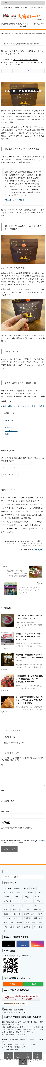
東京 (27, 922)
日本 (12, 922)
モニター (7, 914)
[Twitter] (6, 71)
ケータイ (27, 905)
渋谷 (5, 927)
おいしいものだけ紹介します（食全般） (26, 44)
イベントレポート (10, 901)
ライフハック (29, 914)
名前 (3, 790)
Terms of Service (13, 842)
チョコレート (22, 62)
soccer (39, 892)
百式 (18, 927)
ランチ (39, 914)
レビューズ (8, 1039)
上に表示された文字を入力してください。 (17, 828)
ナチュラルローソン (34, 62)
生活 (12, 927)
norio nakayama (37, 550)
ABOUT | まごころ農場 (14, 200)
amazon (17, 888)
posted (19, 892)
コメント (4, 765)
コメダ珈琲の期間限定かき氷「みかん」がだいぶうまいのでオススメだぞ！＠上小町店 (29, 700)
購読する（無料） (10, 474)
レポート (17, 918)
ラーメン (7, 918)
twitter (6, 897)
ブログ (27, 910)
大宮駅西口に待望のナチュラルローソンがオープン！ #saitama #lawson (29, 658)
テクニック (17, 910)
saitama (30, 892)
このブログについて (37, 8)
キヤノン (16, 905)
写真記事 (27, 918)
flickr (40, 888)
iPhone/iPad (8, 892)
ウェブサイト (6, 812)
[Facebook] (17, 71)
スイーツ (13, 62)
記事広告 (27, 927)
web (16, 897)
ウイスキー (26, 901)
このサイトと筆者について (14, 1047)
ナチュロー (4, 64)
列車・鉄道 (38, 918)
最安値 (19, 922)
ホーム (6, 44)
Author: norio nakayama (12, 1010)
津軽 (19, 64)
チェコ (6, 910)
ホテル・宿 (38, 910)
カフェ (38, 901)
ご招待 (26, 897)
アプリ (37, 897)
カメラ (6, 905)
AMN (26, 888)
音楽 (40, 927)
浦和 (40, 922)
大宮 (5, 922)
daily (33, 888)
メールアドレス (7, 801)
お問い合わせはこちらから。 (15, 1034)
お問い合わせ (7, 8)
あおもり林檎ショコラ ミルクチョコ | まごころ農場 (22, 406)
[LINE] (39, 71)
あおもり (5, 62)
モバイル (17, 914)
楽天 (34, 922)
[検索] (43, 3)
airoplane (7, 888)
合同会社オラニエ (14, 1049)
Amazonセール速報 (21, 8)
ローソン (13, 64)
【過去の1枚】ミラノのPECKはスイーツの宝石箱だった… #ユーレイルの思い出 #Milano (29, 679)
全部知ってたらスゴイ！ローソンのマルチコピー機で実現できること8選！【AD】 (29, 636)
